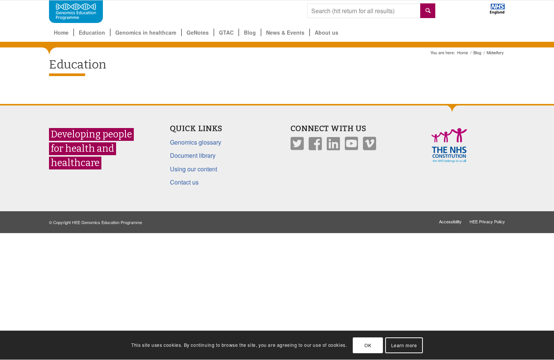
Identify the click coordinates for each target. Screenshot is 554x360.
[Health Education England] (477, 12)
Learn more (404, 345)
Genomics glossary (195, 142)
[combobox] (371, 10)
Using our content (193, 169)
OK (367, 345)
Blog (477, 52)
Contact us (184, 182)
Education (77, 64)
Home (462, 52)
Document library (193, 155)
